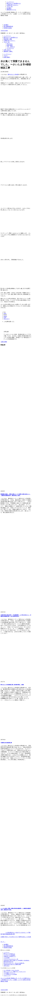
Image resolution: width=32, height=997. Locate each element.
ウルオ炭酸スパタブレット (9, 973)
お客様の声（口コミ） (9, 40)
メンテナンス (10, 48)
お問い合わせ (7, 49)
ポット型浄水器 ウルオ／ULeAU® (11, 970)
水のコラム (10, 43)
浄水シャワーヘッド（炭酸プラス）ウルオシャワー (15, 971)
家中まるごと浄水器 (13, 74)
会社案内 (6, 24)
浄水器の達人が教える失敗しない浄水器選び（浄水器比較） (17, 960)
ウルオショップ (7, 975)
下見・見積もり (11, 46)
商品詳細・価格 (8, 39)
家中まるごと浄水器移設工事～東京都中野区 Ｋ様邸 (12, 684)
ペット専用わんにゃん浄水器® (10, 974)
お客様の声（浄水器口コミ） (10, 956)
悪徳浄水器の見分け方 (8, 961)
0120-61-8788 (4, 30)
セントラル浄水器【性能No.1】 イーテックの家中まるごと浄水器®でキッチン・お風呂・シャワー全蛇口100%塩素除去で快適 (16, 980)
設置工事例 (10, 45)
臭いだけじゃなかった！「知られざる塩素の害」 (14, 963)
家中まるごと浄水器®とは (11, 37)
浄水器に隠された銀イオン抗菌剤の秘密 (12, 964)
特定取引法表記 (8, 28)
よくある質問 (6, 957)
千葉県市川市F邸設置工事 (6, 742)
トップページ (7, 36)
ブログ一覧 (7, 42)
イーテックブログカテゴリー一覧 (11, 959)
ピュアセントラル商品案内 (9, 955)
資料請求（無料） (8, 51)
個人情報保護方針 (8, 26)
